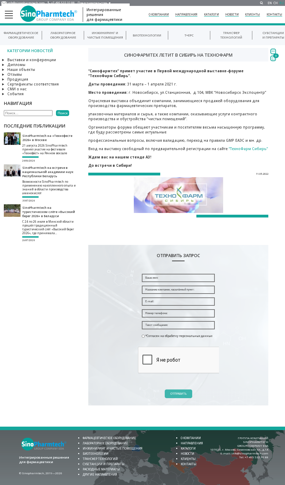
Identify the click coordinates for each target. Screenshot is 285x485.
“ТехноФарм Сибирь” (248, 148)
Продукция (17, 79)
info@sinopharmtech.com (26, 3)
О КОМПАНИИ (159, 14)
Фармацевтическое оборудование (20, 35)
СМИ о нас (17, 89)
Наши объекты (21, 69)
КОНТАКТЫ (274, 14)
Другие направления (100, 474)
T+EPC (189, 35)
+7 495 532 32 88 (63, 3)
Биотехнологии (147, 35)
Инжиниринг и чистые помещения (112, 448)
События (15, 93)
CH (276, 3)
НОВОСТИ (232, 14)
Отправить (178, 393)
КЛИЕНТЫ (252, 14)
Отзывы (14, 74)
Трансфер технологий (231, 35)
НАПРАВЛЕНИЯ (186, 14)
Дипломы (16, 64)
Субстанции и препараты (273, 35)
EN (270, 3)
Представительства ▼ (94, 3)
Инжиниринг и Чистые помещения (105, 35)
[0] (273, 58)
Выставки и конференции (31, 59)
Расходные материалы (101, 469)
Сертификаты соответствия (33, 84)
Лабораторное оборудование (63, 35)
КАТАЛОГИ (211, 14)
